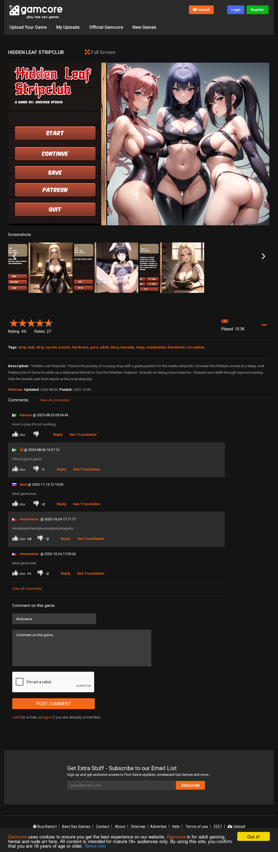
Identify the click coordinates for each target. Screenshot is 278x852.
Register (257, 10)
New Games (144, 27)
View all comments (55, 400)
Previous (14, 256)
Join (16, 717)
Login (235, 10)
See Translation (83, 435)
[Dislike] (37, 434)
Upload (204, 10)
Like (22, 435)
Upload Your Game (28, 27)
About (120, 826)
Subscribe (190, 785)
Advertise (158, 826)
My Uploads (68, 27)
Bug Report (47, 826)
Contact (102, 826)
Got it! (253, 836)
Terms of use (196, 826)
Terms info (95, 845)
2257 (217, 826)
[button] (264, 325)
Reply (58, 435)
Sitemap (138, 826)
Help (176, 826)
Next (263, 256)
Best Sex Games (76, 826)
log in (47, 717)
